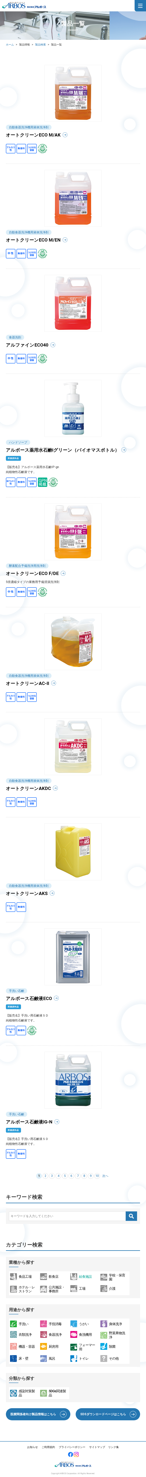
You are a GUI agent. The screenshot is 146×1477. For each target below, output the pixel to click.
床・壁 (23, 1358)
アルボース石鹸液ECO (29, 998)
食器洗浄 (55, 1335)
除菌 (112, 1346)
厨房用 (53, 1346)
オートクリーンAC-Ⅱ (27, 683)
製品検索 (40, 44)
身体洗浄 (115, 1324)
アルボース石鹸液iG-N (29, 1122)
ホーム (10, 44)
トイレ (84, 1358)
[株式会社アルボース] (24, 7)
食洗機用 (85, 1335)
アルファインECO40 (27, 345)
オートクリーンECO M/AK (33, 135)
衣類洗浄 (25, 1335)
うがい (84, 1324)
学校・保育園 (117, 1277)
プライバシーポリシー (72, 1447)
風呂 (52, 1358)
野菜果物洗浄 (117, 1335)
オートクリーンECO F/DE (32, 573)
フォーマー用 (87, 1347)
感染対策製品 (27, 1393)
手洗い (23, 1324)
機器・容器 (27, 1346)
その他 (114, 1358)
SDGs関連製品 (57, 1393)
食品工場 (25, 1277)
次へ (105, 1176)
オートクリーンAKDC (28, 788)
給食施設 (85, 1277)
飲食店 (53, 1277)
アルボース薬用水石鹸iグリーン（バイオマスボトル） (62, 450)
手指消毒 (55, 1324)
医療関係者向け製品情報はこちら (33, 1414)
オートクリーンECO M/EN (33, 240)
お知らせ (32, 1447)
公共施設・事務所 (57, 1289)
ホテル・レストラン (27, 1289)
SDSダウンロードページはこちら (103, 1414)
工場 (82, 1288)
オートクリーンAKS (27, 893)
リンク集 (113, 1447)
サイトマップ (97, 1447)
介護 (112, 1288)
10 (97, 1176)
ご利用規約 (48, 1447)
